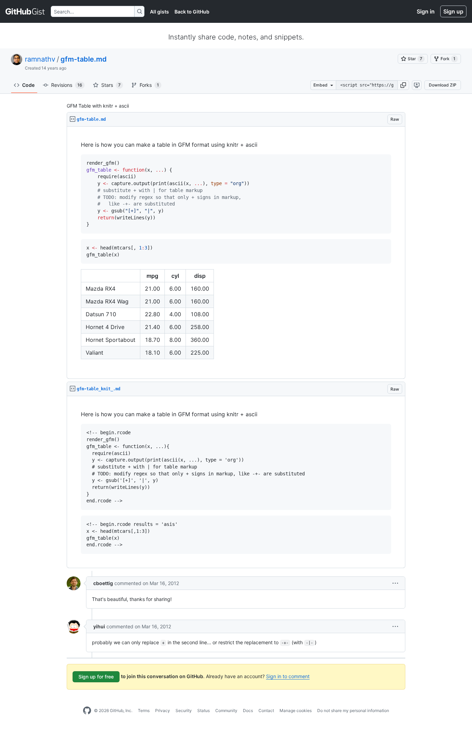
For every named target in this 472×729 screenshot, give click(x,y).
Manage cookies (296, 710)
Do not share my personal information (353, 710)
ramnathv (40, 59)
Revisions (66, 85)
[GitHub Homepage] (87, 710)
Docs (248, 710)
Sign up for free (96, 677)
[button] (403, 85)
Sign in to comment (288, 676)
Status (203, 710)
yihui (99, 626)
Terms (144, 710)
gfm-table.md (83, 59)
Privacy (162, 710)
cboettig (103, 583)
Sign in (426, 11)
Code (28, 85)
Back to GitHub (191, 12)
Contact (266, 710)
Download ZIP (442, 85)
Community (226, 710)
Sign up (453, 11)
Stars (111, 85)
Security (184, 710)
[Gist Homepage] (25, 11)
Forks (149, 85)
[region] (236, 253)
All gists (159, 12)
